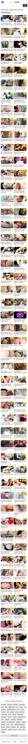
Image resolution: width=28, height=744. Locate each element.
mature (8, 727)
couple (17, 712)
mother (22, 709)
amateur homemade (19, 724)
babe (8, 724)
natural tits (3, 729)
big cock (7, 719)
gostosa (3, 724)
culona (23, 729)
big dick (16, 704)
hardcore (18, 722)
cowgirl (21, 707)
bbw (2, 707)
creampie (13, 719)
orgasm (24, 722)
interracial (22, 727)
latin (6, 707)
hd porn (15, 729)
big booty (9, 704)
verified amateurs (11, 709)
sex (18, 727)
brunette (3, 709)
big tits (12, 712)
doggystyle (20, 714)
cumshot (3, 722)
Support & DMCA (6, 741)
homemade (21, 704)
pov (17, 707)
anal (8, 712)
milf (19, 729)
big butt (10, 717)
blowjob (10, 729)
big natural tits (21, 717)
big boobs (19, 719)
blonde (3, 727)
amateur (3, 712)
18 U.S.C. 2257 (22, 741)
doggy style (11, 707)
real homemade (11, 722)
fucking (3, 732)
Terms (15, 741)
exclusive (3, 704)
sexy (2, 719)
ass (25, 707)
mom (12, 724)
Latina (14, 2)
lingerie (15, 717)
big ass (14, 714)
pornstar (22, 712)
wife (18, 709)
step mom (3, 717)
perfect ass (4, 714)
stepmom (13, 727)
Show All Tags (14, 735)
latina (9, 714)
